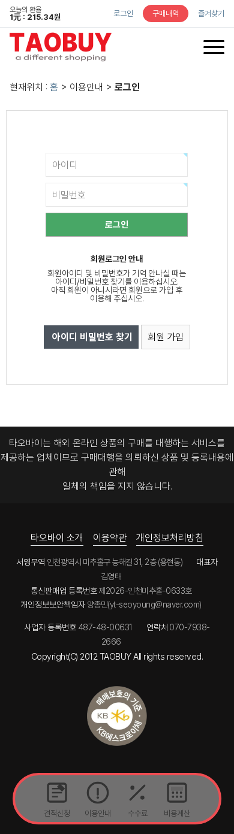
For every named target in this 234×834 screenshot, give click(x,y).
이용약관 (110, 537)
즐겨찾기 (211, 13)
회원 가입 (166, 337)
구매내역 (165, 13)
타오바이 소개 (57, 537)
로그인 (123, 13)
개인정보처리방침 (169, 537)
